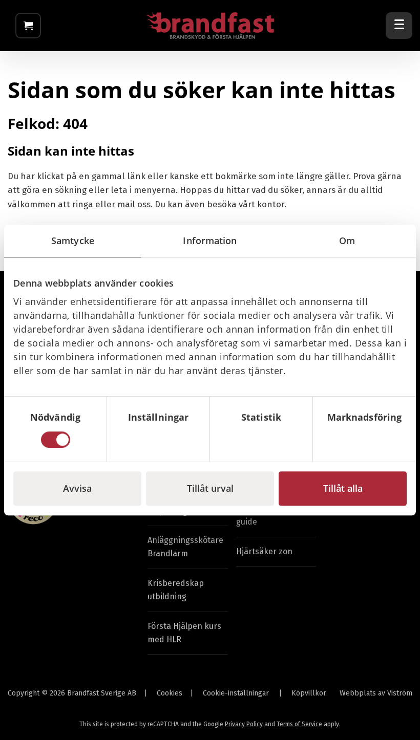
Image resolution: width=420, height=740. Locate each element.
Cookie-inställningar (236, 693)
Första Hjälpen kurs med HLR (184, 632)
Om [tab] (347, 240)
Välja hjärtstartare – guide (274, 515)
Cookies (169, 693)
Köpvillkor (308, 693)
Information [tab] (210, 240)
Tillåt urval (210, 488)
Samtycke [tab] (72, 240)
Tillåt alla (343, 488)
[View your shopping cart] (28, 25)
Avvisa (77, 488)
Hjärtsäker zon (264, 551)
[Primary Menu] (399, 25)
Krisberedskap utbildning (176, 589)
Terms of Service (299, 724)
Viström (399, 693)
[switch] (158, 439)
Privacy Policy (244, 724)
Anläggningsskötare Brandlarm (185, 546)
